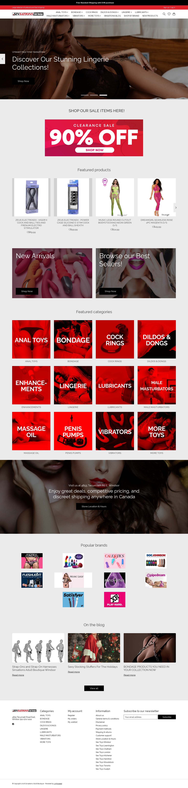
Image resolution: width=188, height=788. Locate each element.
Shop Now (23, 81)
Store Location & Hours (94, 506)
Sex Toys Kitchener (104, 755)
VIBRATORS (114, 453)
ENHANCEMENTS (31, 407)
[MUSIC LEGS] (73, 580)
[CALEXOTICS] (115, 561)
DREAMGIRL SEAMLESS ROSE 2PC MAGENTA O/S (157, 221)
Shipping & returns (104, 732)
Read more (18, 675)
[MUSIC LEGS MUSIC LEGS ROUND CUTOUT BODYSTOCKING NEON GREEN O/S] (115, 197)
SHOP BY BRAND (131, 16)
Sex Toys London (103, 752)
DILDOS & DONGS (156, 361)
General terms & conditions (107, 719)
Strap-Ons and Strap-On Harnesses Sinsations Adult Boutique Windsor (34, 668)
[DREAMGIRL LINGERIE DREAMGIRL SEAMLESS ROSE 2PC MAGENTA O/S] (157, 197)
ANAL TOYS (31, 361)
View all (94, 688)
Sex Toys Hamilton (104, 759)
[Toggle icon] (164, 14)
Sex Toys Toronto (103, 765)
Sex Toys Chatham (104, 749)
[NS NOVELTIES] (115, 580)
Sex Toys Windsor (103, 742)
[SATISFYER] (73, 600)
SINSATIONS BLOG (112, 16)
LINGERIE (73, 407)
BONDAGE (73, 361)
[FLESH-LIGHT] (32, 580)
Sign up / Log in (169, 7)
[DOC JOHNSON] (156, 561)
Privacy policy (102, 725)
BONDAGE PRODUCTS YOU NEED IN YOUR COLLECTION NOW (146, 668)
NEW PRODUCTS (150, 16)
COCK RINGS (92, 12)
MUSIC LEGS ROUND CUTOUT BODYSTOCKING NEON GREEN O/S (115, 223)
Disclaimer (100, 722)
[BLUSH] (73, 561)
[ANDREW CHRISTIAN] (32, 561)
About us (100, 715)
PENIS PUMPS (73, 453)
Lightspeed (58, 784)
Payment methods (103, 729)
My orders (72, 719)
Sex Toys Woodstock (105, 762)
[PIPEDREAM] (156, 580)
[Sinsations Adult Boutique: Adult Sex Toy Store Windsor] (27, 14)
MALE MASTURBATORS (156, 407)
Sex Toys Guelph (103, 769)
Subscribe (167, 717)
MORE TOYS (156, 453)
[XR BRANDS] (115, 600)
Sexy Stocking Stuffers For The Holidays (93, 666)
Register (71, 715)
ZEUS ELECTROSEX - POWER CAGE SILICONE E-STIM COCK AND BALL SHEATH (73, 223)
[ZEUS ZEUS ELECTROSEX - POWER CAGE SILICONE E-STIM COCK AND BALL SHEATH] (73, 197)
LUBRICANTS (115, 407)
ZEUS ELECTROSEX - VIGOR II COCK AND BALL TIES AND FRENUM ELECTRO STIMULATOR (31, 224)
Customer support (104, 735)
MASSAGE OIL (31, 453)
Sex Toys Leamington (105, 745)
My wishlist (72, 722)
